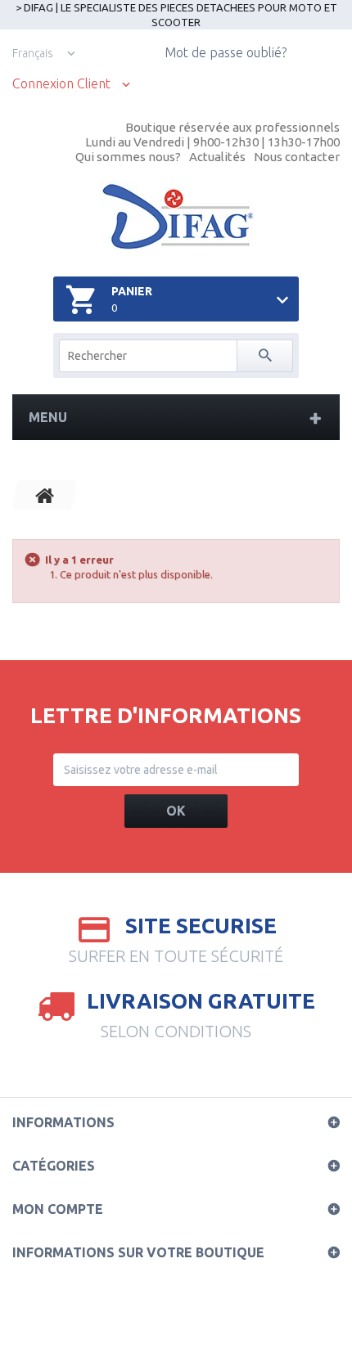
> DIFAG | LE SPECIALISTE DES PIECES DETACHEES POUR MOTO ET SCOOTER (176, 15)
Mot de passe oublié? (226, 52)
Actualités (217, 157)
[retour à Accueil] (45, 495)
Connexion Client (61, 84)
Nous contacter (297, 157)
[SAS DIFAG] (176, 217)
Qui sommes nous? (128, 157)
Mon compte (57, 1209)
